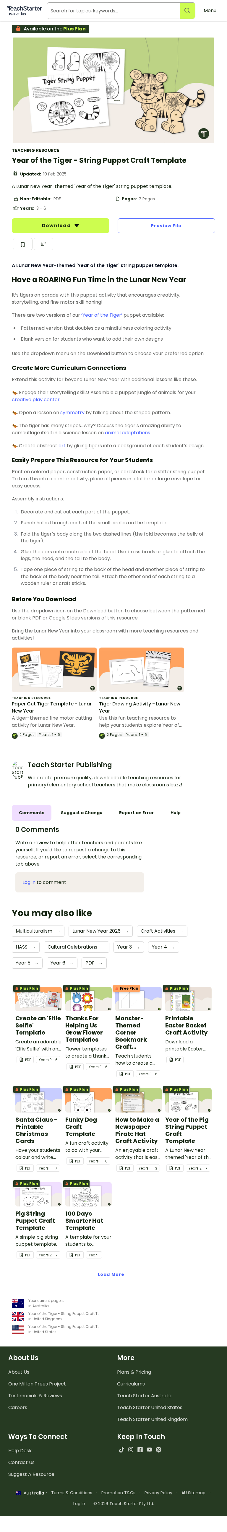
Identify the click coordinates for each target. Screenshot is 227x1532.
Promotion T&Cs (118, 1493)
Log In (79, 1504)
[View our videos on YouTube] (149, 1449)
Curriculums (131, 1383)
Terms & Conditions (71, 1493)
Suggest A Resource (31, 1474)
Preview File (166, 226)
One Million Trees (37, 1383)
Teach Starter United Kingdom (152, 1419)
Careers (17, 1407)
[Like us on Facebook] (140, 1449)
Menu (210, 10)
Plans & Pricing (134, 1372)
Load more (111, 1274)
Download (57, 225)
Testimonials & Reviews (35, 1395)
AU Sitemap (193, 1493)
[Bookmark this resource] (23, 244)
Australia (32, 1493)
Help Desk (20, 1450)
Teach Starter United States (149, 1407)
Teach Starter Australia (144, 1395)
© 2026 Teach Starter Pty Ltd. (123, 1504)
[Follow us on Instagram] (130, 1449)
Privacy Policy (158, 1493)
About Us (18, 1372)
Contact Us (21, 1462)
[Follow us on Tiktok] (121, 1449)
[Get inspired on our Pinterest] (158, 1449)
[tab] (31, 813)
